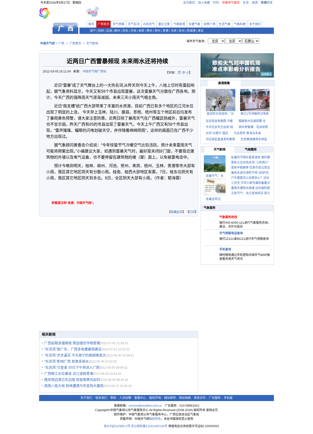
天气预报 (118, 24)
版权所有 (155, 419)
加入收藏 (204, 2)
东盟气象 (194, 24)
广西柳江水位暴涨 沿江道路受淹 (68, 373)
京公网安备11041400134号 (149, 426)
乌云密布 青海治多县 (247, 133)
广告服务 (215, 398)
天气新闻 (92, 43)
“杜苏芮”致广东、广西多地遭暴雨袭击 (72, 349)
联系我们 (101, 398)
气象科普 (240, 24)
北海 (109, 30)
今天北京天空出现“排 (219, 127)
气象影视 (179, 24)
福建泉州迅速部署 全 (252, 121)
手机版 (228, 398)
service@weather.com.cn (145, 405)
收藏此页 (176, 212)
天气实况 (134, 24)
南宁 (93, 30)
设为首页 (189, 2)
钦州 (182, 30)
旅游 (255, 2)
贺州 (157, 30)
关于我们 (255, 24)
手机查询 (225, 249)
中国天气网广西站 (94, 71)
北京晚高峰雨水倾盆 (254, 139)
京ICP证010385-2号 (117, 426)
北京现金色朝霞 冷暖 (219, 121)
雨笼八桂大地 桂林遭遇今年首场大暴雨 (73, 386)
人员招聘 (125, 398)
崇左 (201, 30)
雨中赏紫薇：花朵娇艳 (253, 127)
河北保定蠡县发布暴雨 (220, 139)
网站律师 (170, 398)
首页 (91, 24)
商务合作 (200, 398)
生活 (246, 2)
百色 (125, 30)
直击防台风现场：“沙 (220, 113)
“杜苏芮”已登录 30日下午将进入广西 (72, 367)
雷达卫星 (164, 24)
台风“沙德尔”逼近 (217, 133)
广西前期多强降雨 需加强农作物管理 (72, 343)
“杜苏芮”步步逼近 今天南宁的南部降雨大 (75, 355)
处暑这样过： (215, 199)
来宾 (141, 30)
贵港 (165, 30)
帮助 (113, 398)
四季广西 (209, 24)
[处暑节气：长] (215, 163)
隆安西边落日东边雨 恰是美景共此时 (72, 380)
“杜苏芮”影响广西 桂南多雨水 (66, 361)
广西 (61, 43)
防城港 (191, 30)
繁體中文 (267, 2)
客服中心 (140, 398)
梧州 (149, 30)
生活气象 (225, 24)
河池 (133, 30)
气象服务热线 (228, 217)
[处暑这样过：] (215, 186)
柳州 (117, 30)
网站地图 (185, 398)
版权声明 (155, 398)
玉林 (174, 30)
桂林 (101, 30)
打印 (216, 2)
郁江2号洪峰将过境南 (255, 113)
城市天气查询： (197, 41)
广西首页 (103, 24)
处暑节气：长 (215, 176)
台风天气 (149, 24)
